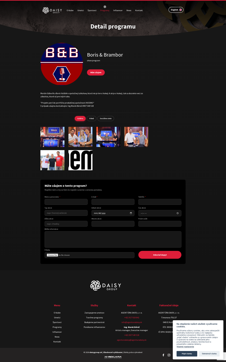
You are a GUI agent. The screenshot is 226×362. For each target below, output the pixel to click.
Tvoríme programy (94, 317)
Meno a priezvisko (52, 197)
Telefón (141, 197)
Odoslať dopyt (160, 255)
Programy (104, 10)
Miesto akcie (96, 219)
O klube (70, 10)
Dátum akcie (96, 208)
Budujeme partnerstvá (94, 322)
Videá (91, 118)
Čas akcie (142, 208)
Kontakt (139, 10)
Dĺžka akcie (49, 219)
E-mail (94, 197)
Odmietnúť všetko (209, 354)
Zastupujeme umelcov (94, 312)
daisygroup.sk (95, 352)
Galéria (80, 118)
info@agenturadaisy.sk (132, 322)
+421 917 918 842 (131, 317)
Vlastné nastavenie (185, 347)
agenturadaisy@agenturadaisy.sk (131, 340)
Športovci (92, 10)
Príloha (47, 250)
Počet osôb (142, 219)
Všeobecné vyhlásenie (112, 352)
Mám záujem (95, 72)
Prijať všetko (187, 354)
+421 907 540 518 (131, 335)
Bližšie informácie (51, 229)
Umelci (80, 10)
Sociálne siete (105, 118)
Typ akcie (48, 208)
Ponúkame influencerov (94, 327)
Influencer (118, 10)
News (128, 10)
